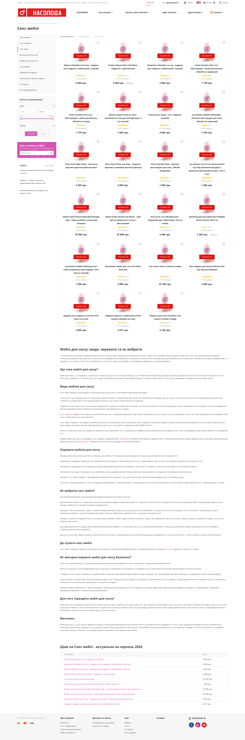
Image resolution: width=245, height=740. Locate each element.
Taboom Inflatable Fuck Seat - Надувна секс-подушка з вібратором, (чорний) (97, 669)
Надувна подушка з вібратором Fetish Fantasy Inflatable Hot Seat (92, 704)
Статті (127, 726)
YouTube (204, 725)
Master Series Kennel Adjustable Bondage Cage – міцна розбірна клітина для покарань (102, 689)
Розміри (160, 718)
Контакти (64, 723)
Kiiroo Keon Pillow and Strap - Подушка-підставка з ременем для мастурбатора (98, 699)
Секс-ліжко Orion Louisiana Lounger (79, 679)
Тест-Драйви (130, 732)
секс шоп (168, 549)
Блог (127, 718)
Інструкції (129, 729)
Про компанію (67, 718)
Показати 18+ (81, 56)
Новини (128, 723)
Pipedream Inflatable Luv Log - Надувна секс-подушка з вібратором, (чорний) (97, 664)
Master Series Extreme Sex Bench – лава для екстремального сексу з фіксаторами (99, 694)
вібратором (125, 439)
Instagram (197, 725)
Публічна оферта (67, 732)
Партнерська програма (70, 729)
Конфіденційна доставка (103, 723)
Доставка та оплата (102, 718)
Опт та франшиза (68, 726)
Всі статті (50, 165)
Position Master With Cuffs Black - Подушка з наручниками (89, 674)
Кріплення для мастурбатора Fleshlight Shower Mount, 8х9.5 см (91, 684)
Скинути (43, 133)
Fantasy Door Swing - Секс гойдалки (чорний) (83, 659)
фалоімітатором (81, 441)
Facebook (191, 725)
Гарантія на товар (100, 726)
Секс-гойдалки (66, 414)
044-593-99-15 (199, 718)
